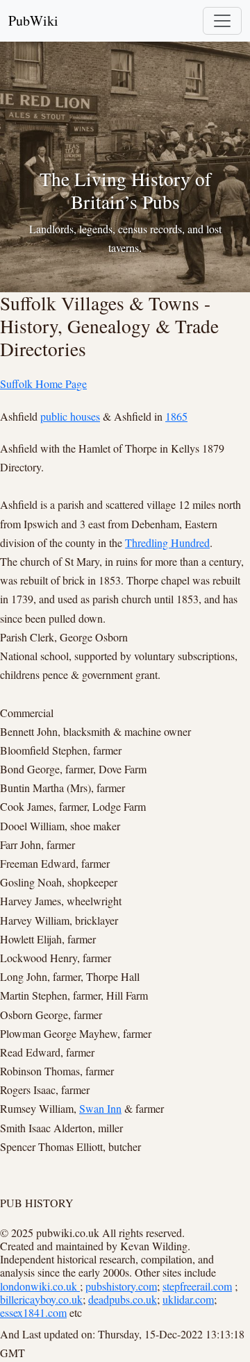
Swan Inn (100, 1108)
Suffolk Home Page (43, 383)
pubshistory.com (121, 1286)
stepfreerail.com (197, 1286)
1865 (176, 416)
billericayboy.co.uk (41, 1299)
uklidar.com (188, 1299)
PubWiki (33, 20)
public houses (70, 416)
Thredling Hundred (167, 542)
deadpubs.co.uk (122, 1299)
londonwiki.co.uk (40, 1286)
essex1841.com (33, 1312)
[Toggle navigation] (222, 21)
